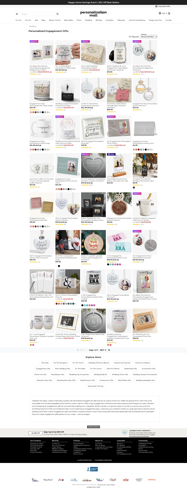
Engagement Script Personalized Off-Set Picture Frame (66, 181)
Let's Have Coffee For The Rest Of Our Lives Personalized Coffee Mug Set (41, 181)
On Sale (168, 20)
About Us (120, 443)
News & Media (122, 450)
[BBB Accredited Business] (92, 471)
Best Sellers (68, 20)
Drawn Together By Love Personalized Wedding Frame (92, 219)
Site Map (33, 450)
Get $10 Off (35, 433)
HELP (98, 487)
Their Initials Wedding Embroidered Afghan (89, 67)
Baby (43, 20)
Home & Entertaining (137, 20)
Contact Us (56, 443)
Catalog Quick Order (59, 452)
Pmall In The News (101, 449)
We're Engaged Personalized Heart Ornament (66, 219)
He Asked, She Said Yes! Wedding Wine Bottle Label (143, 180)
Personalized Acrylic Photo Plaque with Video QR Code (117, 180)
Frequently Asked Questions (79, 451)
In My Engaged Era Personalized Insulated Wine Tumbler (92, 297)
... (49, 112)
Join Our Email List (58, 445)
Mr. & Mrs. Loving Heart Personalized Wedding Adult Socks (66, 258)
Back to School (54, 20)
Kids (36, 20)
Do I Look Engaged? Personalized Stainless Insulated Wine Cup (42, 336)
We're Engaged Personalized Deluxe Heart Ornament (41, 257)
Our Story (98, 443)
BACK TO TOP (93, 427)
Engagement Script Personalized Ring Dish (38, 219)
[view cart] (169, 13)
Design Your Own (155, 20)
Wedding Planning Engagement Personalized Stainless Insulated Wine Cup (118, 336)
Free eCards (142, 450)
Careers (119, 449)
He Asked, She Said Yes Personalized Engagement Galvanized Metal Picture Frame (145, 297)
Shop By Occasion (36, 443)
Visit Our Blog (100, 445)
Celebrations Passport (59, 450)
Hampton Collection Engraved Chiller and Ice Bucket (144, 219)
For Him (28, 20)
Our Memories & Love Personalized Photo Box (142, 335)
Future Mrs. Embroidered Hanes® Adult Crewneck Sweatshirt (116, 106)
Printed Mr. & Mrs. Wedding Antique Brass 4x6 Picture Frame (67, 335)
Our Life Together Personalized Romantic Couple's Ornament (93, 180)
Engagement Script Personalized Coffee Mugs (40, 142)
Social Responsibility (124, 447)
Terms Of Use (78, 454)
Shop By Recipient (36, 445)
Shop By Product (36, 447)
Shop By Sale (35, 449)
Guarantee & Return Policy (82, 449)
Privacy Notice (82, 434)
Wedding (88, 20)
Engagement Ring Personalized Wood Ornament (119, 219)
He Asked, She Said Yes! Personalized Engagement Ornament (143, 68)
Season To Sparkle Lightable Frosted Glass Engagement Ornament (91, 258)
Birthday (99, 20)
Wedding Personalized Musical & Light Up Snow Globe (67, 142)
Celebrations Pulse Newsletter (145, 444)
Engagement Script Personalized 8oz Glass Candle (41, 105)
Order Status (56, 447)
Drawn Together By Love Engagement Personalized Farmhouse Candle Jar (117, 68)
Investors (120, 452)
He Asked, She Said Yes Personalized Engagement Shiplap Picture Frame (40, 68)
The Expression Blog (145, 452)
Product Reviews (36, 452)
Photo (79, 20)
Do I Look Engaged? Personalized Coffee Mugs (65, 67)
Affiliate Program (58, 449)
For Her (18, 20)
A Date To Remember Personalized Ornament (90, 105)
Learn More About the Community (142, 435)
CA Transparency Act (124, 454)
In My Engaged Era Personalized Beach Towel (117, 257)
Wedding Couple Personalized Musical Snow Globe (66, 105)
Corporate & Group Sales (104, 447)
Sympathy (110, 20)
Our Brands (121, 445)
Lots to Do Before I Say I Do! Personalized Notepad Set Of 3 (41, 296)
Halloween (121, 20)
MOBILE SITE (91, 487)
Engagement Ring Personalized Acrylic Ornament (145, 105)
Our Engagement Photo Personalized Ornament (142, 257)
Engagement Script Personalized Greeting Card (143, 142)
